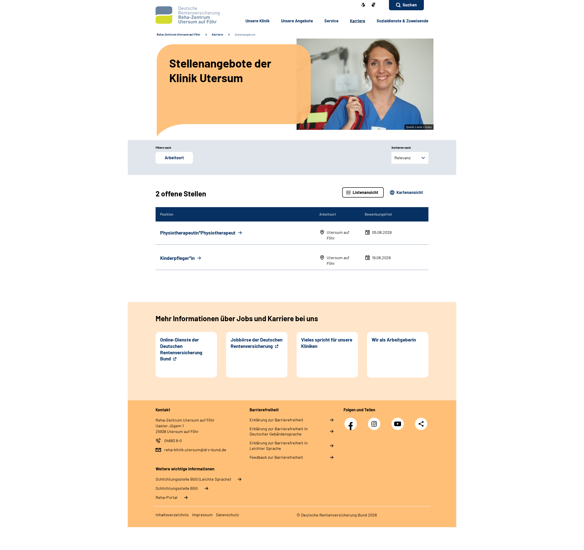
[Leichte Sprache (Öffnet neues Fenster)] (363, 5)
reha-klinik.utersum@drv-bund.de (195, 449)
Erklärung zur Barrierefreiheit (276, 419)
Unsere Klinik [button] (257, 20)
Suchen (410, 4)
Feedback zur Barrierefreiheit (276, 457)
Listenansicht (365, 192)
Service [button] (331, 20)
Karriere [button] (357, 20)
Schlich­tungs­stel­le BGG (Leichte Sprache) (193, 479)
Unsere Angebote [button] (297, 20)
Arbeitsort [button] (174, 157)
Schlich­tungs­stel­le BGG (177, 488)
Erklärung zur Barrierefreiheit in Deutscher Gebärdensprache (279, 431)
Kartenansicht (409, 192)
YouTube (398, 421)
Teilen (421, 423)
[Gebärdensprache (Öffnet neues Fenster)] (373, 5)
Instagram (375, 421)
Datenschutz (227, 514)
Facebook (351, 421)
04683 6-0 (173, 440)
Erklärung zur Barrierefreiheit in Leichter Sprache (279, 445)
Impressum (202, 514)
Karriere (217, 34)
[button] (406, 5)
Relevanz (402, 158)
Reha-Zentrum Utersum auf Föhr (179, 34)
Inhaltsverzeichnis (172, 514)
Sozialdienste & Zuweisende (402, 20)
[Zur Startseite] (186, 15)
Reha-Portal (166, 497)
